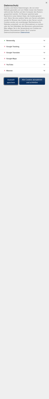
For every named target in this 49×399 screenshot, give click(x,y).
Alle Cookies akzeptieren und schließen (32, 81)
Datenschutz (25, 32)
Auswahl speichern (11, 81)
